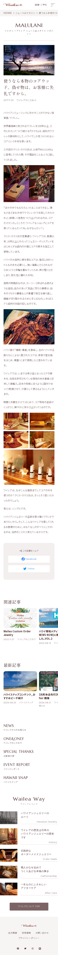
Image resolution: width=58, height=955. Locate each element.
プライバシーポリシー (29, 938)
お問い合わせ (42, 933)
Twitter (31, 568)
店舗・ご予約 (41, 5)
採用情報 (26, 933)
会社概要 (12, 933)
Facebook (31, 559)
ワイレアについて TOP (29, 906)
